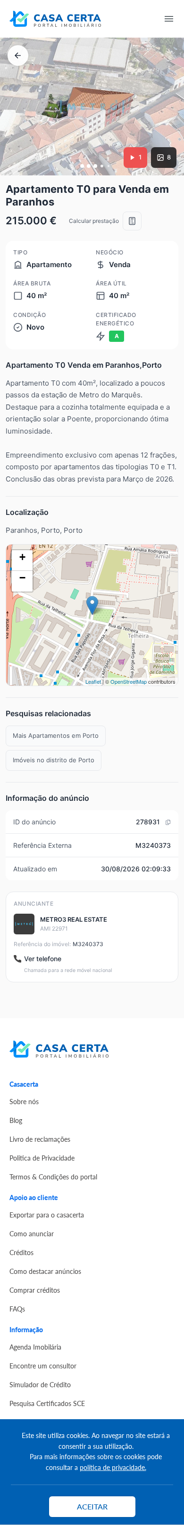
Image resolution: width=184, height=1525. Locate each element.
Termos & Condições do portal (53, 1176)
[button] (82, 166)
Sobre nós (24, 1101)
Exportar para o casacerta (46, 1214)
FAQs (17, 1308)
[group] (92, 106)
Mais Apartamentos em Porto (56, 735)
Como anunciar (31, 1233)
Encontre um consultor (42, 1365)
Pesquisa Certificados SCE (47, 1403)
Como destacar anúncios (45, 1271)
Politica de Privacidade (42, 1157)
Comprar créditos (34, 1290)
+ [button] (22, 557)
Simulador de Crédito (40, 1384)
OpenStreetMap (128, 681)
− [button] (22, 578)
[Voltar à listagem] (18, 55)
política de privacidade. (113, 1467)
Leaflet (93, 681)
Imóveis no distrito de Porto (53, 760)
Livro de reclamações (39, 1139)
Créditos (21, 1252)
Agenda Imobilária (35, 1346)
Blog (15, 1120)
